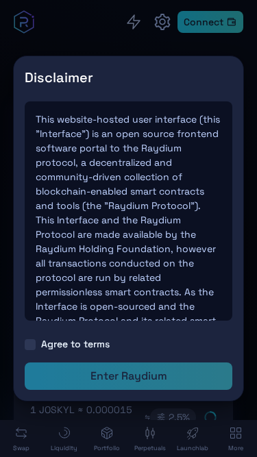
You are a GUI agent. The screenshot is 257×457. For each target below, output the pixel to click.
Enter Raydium (128, 376)
